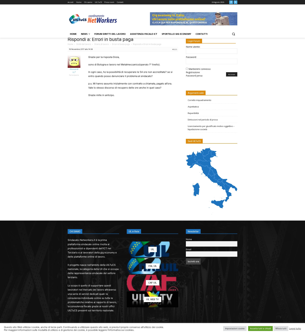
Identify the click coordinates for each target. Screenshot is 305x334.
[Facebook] (231, 2)
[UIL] (152, 249)
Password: (191, 57)
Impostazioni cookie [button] (235, 328)
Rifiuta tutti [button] (280, 328)
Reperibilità (193, 113)
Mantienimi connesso (200, 68)
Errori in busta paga (121, 44)
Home (70, 44)
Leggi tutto (295, 328)
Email (188, 249)
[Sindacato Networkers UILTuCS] (93, 18)
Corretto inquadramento (199, 100)
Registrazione (193, 72)
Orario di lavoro (101, 44)
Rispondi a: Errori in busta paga (100, 39)
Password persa (194, 75)
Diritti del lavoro (83, 44)
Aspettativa (193, 106)
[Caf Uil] (152, 283)
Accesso (231, 74)
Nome (189, 239)
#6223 (174, 49)
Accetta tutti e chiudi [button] (260, 328)
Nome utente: (193, 46)
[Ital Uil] (152, 266)
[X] (235, 2)
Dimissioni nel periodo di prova (203, 119)
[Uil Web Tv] (152, 299)
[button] (233, 34)
